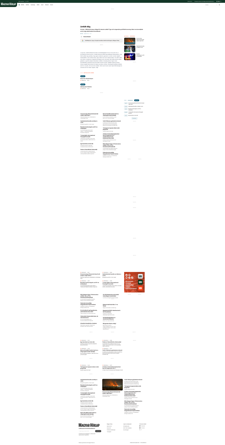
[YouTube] (218, 1)
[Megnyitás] (19, 5)
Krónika (127, 58)
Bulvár (51, 4)
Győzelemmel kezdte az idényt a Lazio (140, 47)
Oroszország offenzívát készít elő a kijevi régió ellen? (140, 39)
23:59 (126, 106)
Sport (42, 4)
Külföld (27, 4)
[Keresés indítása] (216, 4)
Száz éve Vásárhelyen (86, 78)
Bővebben (134, 118)
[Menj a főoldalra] (8, 4)
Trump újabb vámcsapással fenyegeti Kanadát (135, 113)
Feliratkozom (98, 431)
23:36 (126, 112)
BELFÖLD (82, 76)
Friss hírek (22, 1)
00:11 (126, 103)
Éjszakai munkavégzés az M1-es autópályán (140, 55)
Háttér (38, 4)
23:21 (126, 115)
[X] (220, 1)
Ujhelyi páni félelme (86, 86)
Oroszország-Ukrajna (131, 43)
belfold (136, 100)
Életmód (47, 4)
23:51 (126, 108)
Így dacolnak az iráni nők (133, 115)
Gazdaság (33, 4)
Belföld (22, 4)
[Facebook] (217, 1)
